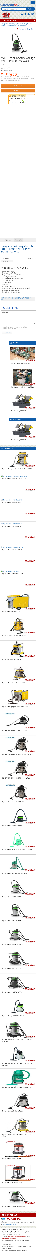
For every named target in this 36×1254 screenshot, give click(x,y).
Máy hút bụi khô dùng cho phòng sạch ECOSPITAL (17, 849)
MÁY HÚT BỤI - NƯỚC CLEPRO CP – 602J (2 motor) (18, 754)
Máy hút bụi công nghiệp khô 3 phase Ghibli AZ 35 (17, 707)
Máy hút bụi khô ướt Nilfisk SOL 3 (12, 550)
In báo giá (18, 90)
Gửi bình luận (7, 333)
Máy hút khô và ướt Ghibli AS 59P (12, 659)
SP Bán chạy (16, 343)
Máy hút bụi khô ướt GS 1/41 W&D (12, 921)
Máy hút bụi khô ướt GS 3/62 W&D (12, 944)
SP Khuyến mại (17, 419)
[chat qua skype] (23, 101)
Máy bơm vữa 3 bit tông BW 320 (20, 363)
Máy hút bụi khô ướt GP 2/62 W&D (12, 992)
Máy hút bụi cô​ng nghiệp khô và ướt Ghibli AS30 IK (17, 469)
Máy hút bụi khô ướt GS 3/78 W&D (12, 968)
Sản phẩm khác (8, 448)
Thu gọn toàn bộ (31, 258)
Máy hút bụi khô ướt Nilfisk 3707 (11, 502)
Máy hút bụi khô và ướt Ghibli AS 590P (13, 683)
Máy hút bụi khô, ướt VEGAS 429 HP (13, 1016)
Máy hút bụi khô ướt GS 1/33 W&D (12, 897)
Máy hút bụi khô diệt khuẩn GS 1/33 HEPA (14, 873)
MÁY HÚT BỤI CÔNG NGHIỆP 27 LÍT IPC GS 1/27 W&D (16, 299)
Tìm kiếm (30, 9)
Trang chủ (4, 24)
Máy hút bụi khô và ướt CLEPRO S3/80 (13, 802)
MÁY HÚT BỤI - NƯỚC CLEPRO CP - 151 (14, 730)
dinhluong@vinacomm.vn (9, 1238)
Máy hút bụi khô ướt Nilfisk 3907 (11, 526)
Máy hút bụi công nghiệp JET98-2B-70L (14, 1182)
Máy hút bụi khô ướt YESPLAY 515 (12, 825)
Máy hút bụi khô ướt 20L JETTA (11, 1158)
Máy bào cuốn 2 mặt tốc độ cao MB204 (23, 387)
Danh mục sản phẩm (9, 20)
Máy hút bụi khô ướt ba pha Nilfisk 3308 (14, 478)
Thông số (8, 240)
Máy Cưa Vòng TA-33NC (18, 411)
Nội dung (5, 312)
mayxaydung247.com (9, 1224)
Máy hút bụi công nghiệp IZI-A (11, 611)
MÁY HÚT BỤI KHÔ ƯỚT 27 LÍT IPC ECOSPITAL (16, 1087)
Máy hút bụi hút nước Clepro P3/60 (12, 1111)
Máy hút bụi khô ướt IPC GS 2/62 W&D (13, 1206)
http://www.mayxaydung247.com (17, 1236)
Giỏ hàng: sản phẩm (25, 29)
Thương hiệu (5, 258)
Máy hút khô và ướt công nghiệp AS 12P (14, 635)
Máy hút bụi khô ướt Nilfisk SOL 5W (12, 574)
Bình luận (18, 240)
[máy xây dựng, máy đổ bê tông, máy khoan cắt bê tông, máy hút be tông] (9, 5)
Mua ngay (18, 85)
